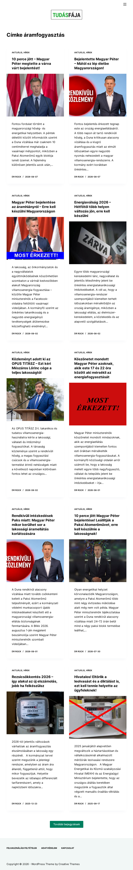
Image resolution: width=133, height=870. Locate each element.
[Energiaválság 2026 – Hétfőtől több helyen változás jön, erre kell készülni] (97, 242)
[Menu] (124, 4)
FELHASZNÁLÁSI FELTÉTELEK (22, 848)
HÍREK (27, 52)
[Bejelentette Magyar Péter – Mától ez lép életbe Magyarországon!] (97, 95)
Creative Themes (69, 864)
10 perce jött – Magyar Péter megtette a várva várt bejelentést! (31, 63)
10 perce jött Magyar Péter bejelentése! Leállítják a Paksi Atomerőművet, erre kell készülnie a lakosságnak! (96, 525)
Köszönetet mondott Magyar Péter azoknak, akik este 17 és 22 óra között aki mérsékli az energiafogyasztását (93, 368)
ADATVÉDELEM (49, 848)
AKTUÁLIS (17, 52)
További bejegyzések (66, 824)
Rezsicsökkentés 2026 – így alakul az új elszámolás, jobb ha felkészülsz (34, 681)
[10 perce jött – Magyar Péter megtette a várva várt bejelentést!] (35, 95)
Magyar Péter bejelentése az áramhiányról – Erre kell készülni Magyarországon (34, 206)
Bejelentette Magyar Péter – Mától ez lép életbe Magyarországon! (96, 63)
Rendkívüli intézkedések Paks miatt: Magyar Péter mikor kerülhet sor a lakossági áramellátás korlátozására (33, 525)
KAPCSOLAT (67, 848)
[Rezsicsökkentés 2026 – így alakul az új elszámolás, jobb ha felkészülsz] (35, 712)
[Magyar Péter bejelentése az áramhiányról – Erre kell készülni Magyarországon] (35, 238)
